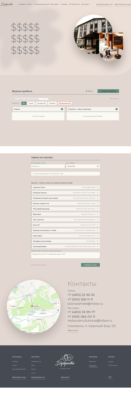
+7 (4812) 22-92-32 (81, 295)
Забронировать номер (123, 4)
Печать (90, 91)
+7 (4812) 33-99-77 (81, 312)
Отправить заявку (90, 265)
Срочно (31, 103)
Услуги (29, 4)
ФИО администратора (38, 163)
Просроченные (65, 103)
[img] (6, 4)
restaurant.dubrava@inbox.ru (90, 320)
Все (24, 103)
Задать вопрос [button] (73, 330)
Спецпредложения (42, 4)
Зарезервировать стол (104, 4)
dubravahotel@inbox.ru (85, 303)
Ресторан (54, 4)
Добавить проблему (109, 91)
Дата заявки (70, 163)
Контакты (85, 4)
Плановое (52, 103)
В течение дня (41, 103)
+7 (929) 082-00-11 (81, 316)
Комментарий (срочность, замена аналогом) (46, 251)
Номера (22, 4)
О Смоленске (74, 4)
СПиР (109, 377)
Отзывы (64, 4)
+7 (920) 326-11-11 (80, 299)
